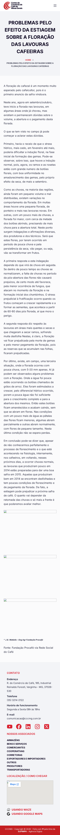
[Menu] (55, 5)
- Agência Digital (30, 831)
